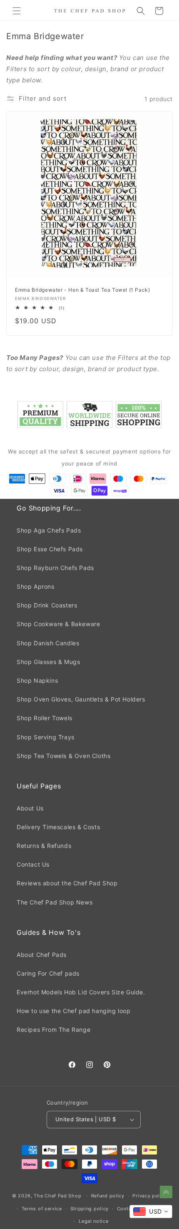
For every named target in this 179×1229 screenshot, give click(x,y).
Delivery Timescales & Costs (58, 826)
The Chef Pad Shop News (54, 902)
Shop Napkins (37, 680)
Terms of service (42, 1209)
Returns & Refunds (44, 845)
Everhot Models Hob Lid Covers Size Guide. (81, 992)
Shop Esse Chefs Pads (50, 549)
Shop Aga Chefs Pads (49, 530)
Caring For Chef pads (48, 973)
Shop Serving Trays (46, 737)
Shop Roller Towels (44, 717)
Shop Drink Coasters (47, 605)
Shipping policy (89, 1209)
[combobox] (150, 1211)
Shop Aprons (36, 586)
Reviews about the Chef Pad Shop (67, 883)
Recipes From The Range (53, 1029)
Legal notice (93, 1221)
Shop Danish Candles (48, 643)
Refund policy (107, 1196)
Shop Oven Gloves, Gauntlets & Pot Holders (81, 699)
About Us (30, 808)
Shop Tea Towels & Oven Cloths (63, 755)
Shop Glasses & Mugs (48, 661)
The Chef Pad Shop (57, 1196)
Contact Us (33, 864)
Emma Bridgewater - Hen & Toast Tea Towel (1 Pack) (82, 290)
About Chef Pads (42, 954)
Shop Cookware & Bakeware (58, 623)
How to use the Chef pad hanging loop (74, 1010)
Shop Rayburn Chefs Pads (55, 567)
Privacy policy (149, 1196)
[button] (16, 11)
